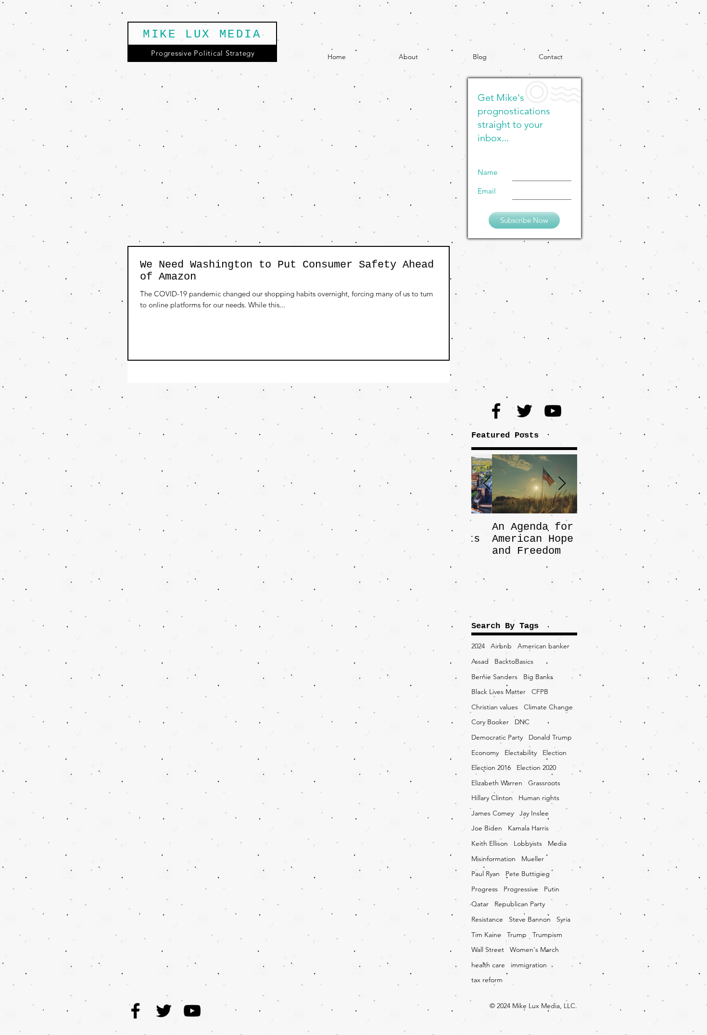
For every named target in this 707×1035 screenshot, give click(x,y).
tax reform (487, 979)
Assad (480, 661)
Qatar (480, 904)
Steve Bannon (530, 919)
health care (488, 965)
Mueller (532, 858)
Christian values (494, 707)
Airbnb (501, 646)
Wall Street (487, 949)
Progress (484, 889)
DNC (522, 722)
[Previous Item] (486, 483)
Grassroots (544, 783)
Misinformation (493, 858)
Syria (563, 919)
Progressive (521, 889)
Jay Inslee (534, 813)
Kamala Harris (528, 828)
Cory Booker (490, 722)
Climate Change (548, 707)
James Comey (492, 813)
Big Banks (538, 676)
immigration (529, 965)
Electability (521, 752)
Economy (485, 752)
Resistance (487, 919)
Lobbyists (528, 843)
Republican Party (519, 904)
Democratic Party (497, 737)
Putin (551, 889)
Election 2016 (491, 767)
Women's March (534, 949)
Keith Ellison (489, 843)
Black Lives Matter (498, 691)
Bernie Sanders (494, 676)
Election (555, 752)
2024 (478, 646)
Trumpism (547, 934)
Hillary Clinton (492, 797)
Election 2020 (536, 767)
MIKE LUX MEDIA (202, 34)
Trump (517, 934)
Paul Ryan (485, 873)
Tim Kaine (486, 934)
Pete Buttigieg (527, 873)
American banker (543, 646)
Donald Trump (550, 737)
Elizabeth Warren (496, 783)
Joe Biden (486, 828)
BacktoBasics (513, 661)
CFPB (539, 691)
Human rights (538, 797)
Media (557, 843)
